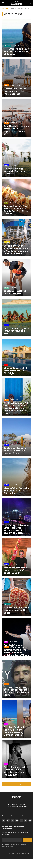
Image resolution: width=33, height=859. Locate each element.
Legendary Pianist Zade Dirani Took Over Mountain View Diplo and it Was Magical (16, 529)
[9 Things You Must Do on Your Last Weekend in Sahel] (16, 597)
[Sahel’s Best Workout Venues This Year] (16, 277)
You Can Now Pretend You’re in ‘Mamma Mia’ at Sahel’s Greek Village (16, 652)
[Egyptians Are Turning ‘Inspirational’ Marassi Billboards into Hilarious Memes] (16, 679)
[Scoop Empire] (16, 3)
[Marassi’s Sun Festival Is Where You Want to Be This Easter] (16, 477)
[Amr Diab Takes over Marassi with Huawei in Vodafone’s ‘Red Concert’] (16, 636)
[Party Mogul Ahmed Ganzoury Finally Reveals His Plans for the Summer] (16, 759)
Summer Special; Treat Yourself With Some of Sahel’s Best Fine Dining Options (16, 210)
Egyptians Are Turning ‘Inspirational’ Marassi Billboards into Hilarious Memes (16, 691)
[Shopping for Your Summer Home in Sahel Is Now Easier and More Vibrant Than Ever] (16, 237)
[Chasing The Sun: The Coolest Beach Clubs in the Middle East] (16, 78)
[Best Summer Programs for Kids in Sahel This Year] (16, 317)
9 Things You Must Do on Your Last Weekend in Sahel (16, 610)
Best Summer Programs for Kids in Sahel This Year (16, 331)
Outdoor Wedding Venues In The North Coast (14, 171)
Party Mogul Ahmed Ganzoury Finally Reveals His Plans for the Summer (14, 771)
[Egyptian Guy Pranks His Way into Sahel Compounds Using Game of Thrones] (16, 719)
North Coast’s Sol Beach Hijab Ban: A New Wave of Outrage (16, 51)
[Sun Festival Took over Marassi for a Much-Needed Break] (16, 437)
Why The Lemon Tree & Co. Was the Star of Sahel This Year (15, 570)
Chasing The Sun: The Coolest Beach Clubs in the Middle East (16, 91)
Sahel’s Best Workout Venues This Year (15, 292)
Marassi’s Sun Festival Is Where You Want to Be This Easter (16, 491)
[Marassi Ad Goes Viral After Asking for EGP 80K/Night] (16, 357)
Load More (16, 784)
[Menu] (3, 3)
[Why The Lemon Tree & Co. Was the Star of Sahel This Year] (16, 557)
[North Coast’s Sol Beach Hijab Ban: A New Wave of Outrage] (16, 38)
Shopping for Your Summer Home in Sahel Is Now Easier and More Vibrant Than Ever (16, 249)
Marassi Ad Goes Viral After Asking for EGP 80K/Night (15, 371)
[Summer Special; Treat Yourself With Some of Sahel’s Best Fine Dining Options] (16, 197)
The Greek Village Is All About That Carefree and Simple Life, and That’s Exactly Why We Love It (16, 408)
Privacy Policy (5, 846)
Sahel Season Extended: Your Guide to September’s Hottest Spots (16, 130)
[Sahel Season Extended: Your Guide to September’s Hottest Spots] (16, 118)
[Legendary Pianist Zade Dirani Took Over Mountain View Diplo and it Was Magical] (16, 517)
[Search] (30, 3)
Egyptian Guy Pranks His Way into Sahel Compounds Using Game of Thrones (15, 731)
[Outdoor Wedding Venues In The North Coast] (16, 158)
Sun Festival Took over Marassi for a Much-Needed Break (15, 451)
